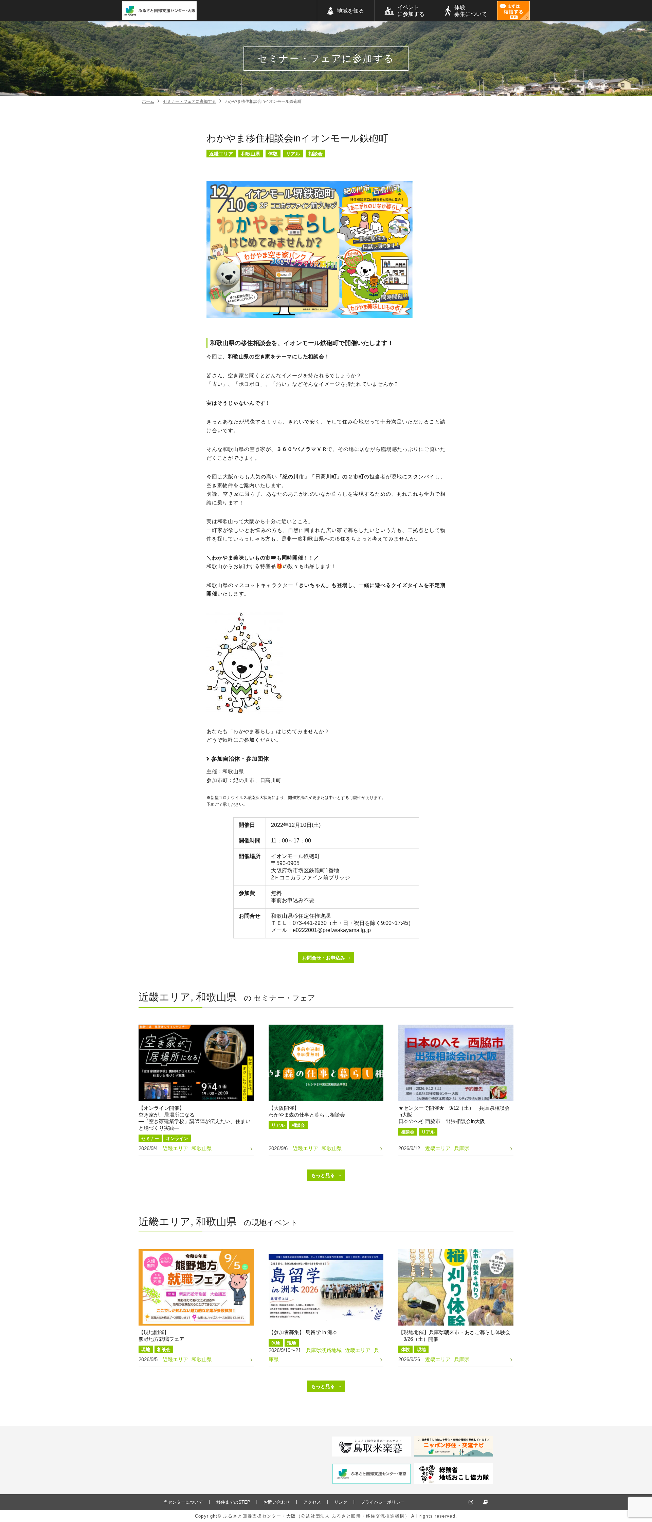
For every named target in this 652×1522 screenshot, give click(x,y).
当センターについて (183, 1502)
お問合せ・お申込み (323, 957)
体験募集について (470, 10)
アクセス (312, 1502)
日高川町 (326, 476)
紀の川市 (293, 476)
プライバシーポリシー (383, 1502)
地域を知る (350, 11)
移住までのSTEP (233, 1502)
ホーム (148, 101)
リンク (340, 1502)
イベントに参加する (410, 10)
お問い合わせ (277, 1502)
